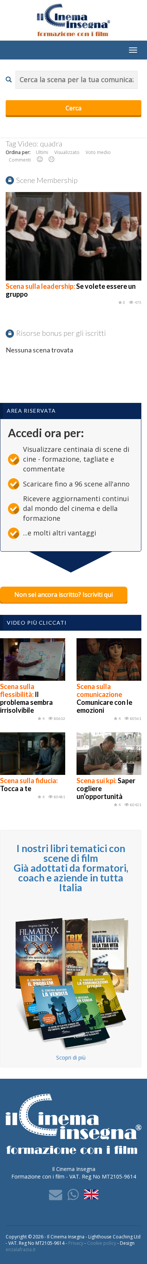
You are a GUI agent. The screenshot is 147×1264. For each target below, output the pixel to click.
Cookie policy (101, 1243)
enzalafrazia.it (20, 1249)
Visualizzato (67, 152)
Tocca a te (29, 784)
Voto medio (98, 152)
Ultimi (42, 152)
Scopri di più (71, 1057)
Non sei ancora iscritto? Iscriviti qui (63, 594)
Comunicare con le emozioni (104, 698)
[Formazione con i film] (73, 19)
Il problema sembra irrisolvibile (26, 698)
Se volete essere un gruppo (71, 290)
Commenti (20, 160)
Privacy (75, 1243)
